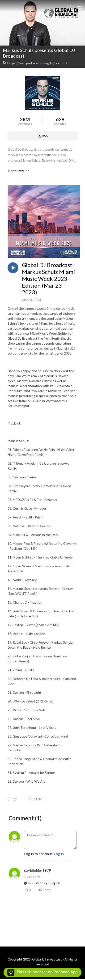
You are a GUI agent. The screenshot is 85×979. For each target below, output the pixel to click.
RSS (45, 136)
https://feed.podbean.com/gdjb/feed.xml (37, 63)
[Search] (70, 6)
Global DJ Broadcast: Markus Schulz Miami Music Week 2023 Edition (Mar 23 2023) (48, 279)
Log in (59, 853)
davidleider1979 (37, 870)
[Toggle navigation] (79, 6)
